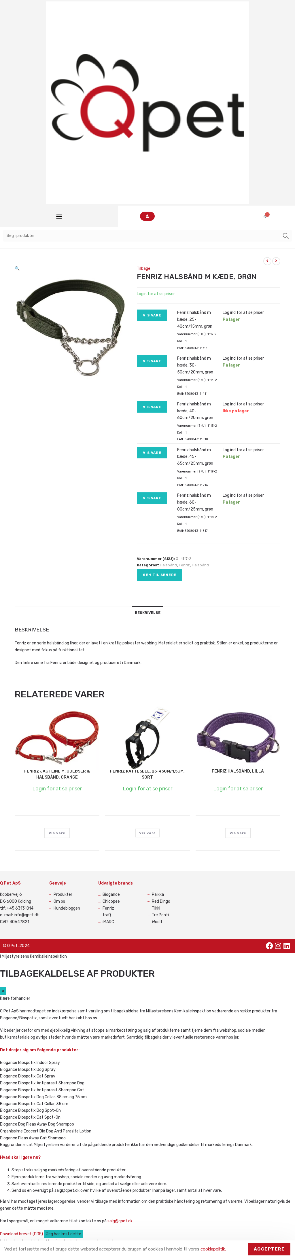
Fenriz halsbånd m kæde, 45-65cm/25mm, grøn (195, 456)
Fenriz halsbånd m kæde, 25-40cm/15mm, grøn (194, 319)
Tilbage (143, 268)
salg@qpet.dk (120, 1221)
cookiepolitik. (213, 1249)
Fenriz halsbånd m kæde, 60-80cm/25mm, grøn (195, 502)
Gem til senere (159, 575)
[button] (59, 216)
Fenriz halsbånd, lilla (238, 771)
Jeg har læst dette (63, 1234)
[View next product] (276, 261)
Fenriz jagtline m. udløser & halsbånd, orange (57, 774)
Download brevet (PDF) (22, 1234)
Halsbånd (168, 565)
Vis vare (152, 315)
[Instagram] (278, 946)
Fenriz (184, 565)
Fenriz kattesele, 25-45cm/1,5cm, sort (147, 774)
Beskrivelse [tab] (147, 612)
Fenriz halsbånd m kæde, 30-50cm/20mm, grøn (195, 365)
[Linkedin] (286, 946)
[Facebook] (269, 946)
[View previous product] (267, 261)
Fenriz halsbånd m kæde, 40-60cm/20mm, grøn (195, 411)
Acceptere (269, 1249)
